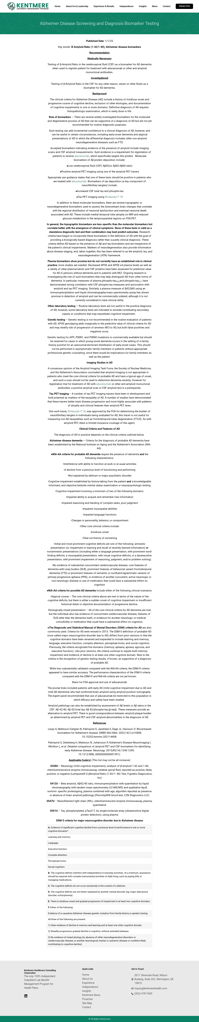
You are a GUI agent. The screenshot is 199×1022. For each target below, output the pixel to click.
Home (58, 6)
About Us (87, 978)
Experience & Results (104, 6)
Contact (166, 6)
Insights (143, 6)
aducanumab (81, 156)
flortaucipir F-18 (114, 196)
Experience (88, 983)
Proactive (87, 999)
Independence (126, 6)
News (154, 6)
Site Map (87, 1003)
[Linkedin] (25, 996)
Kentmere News (91, 995)
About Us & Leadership (77, 6)
